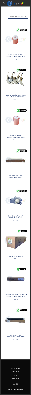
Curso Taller (15, 371)
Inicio (15, 365)
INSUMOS (15, 375)
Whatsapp (15, 378)
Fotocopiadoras (15, 368)
